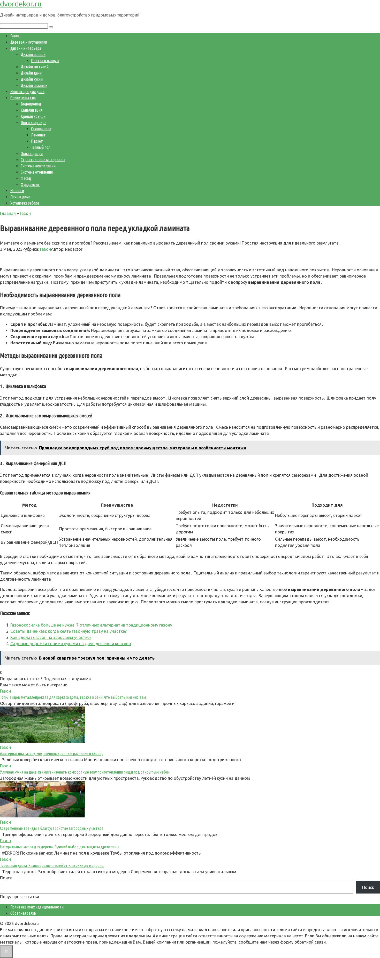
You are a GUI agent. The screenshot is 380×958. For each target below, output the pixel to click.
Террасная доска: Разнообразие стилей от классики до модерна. (52, 865)
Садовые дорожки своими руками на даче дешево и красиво (70, 643)
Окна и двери (32, 153)
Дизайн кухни (32, 79)
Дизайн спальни (34, 85)
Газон (14, 36)
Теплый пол (40, 147)
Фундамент (30, 184)
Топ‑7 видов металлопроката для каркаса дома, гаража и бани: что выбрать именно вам (73, 697)
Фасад (26, 178)
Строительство (23, 97)
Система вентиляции (38, 166)
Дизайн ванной (33, 54)
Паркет (37, 141)
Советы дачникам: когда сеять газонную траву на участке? (68, 631)
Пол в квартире (33, 122)
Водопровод (31, 104)
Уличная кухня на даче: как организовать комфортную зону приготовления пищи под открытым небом (85, 772)
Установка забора (24, 203)
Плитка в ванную (45, 60)
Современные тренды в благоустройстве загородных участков (51, 828)
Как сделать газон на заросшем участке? (50, 637)
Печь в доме (20, 196)
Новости (17, 190)
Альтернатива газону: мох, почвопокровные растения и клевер (51, 753)
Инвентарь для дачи (27, 91)
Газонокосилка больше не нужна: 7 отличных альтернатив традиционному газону (91, 625)
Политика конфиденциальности (37, 907)
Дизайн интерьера (25, 48)
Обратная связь (23, 913)
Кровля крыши (33, 116)
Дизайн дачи (31, 73)
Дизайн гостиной (35, 66)
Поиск (6, 877)
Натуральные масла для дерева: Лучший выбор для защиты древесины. (60, 847)
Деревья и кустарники (28, 42)
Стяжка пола (41, 128)
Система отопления (37, 172)
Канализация (31, 110)
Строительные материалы (43, 159)
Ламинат (38, 135)
